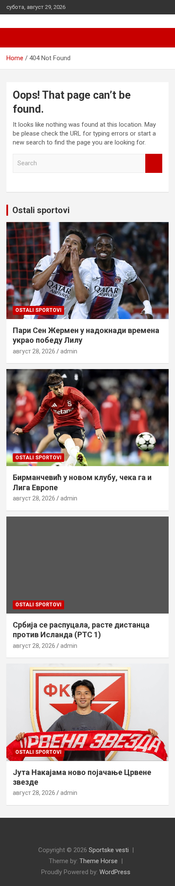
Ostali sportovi (41, 210)
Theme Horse (98, 861)
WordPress (114, 872)
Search (153, 163)
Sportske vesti (109, 850)
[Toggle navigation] (17, 37)
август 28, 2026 (34, 351)
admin (68, 351)
